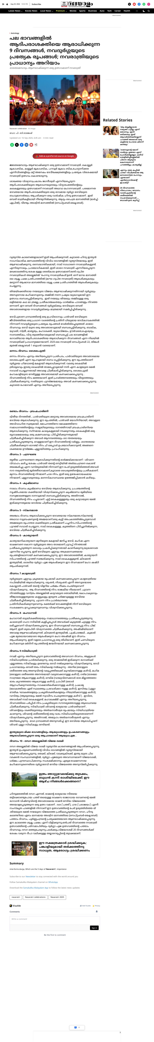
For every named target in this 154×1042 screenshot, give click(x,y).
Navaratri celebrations (35, 897)
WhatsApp (53, 882)
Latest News (14, 11)
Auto (102, 11)
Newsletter (31, 877)
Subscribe (36, 4)
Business (92, 11)
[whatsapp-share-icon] (12, 146)
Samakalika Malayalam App (35, 888)
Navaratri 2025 (57, 897)
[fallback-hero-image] (111, 130)
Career (118, 11)
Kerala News (31, 11)
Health (127, 11)
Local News (45, 11)
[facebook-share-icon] (22, 146)
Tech (109, 11)
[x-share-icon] (17, 146)
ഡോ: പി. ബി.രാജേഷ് (21, 133)
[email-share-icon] (31, 146)
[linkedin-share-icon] (26, 146)
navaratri (16, 897)
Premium (60, 11)
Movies (73, 11)
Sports (82, 11)
